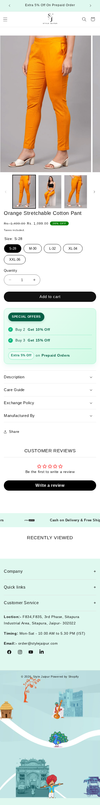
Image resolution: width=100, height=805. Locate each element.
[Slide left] (5, 191)
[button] (5, 19)
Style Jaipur (41, 676)
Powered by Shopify (65, 676)
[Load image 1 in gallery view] (24, 191)
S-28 (13, 247)
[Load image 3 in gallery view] (75, 191)
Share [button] (14, 431)
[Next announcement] (90, 5)
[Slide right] (94, 191)
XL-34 (73, 247)
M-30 (32, 247)
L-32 (52, 247)
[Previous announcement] (9, 5)
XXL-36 (15, 258)
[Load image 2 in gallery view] (49, 191)
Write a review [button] (49, 485)
